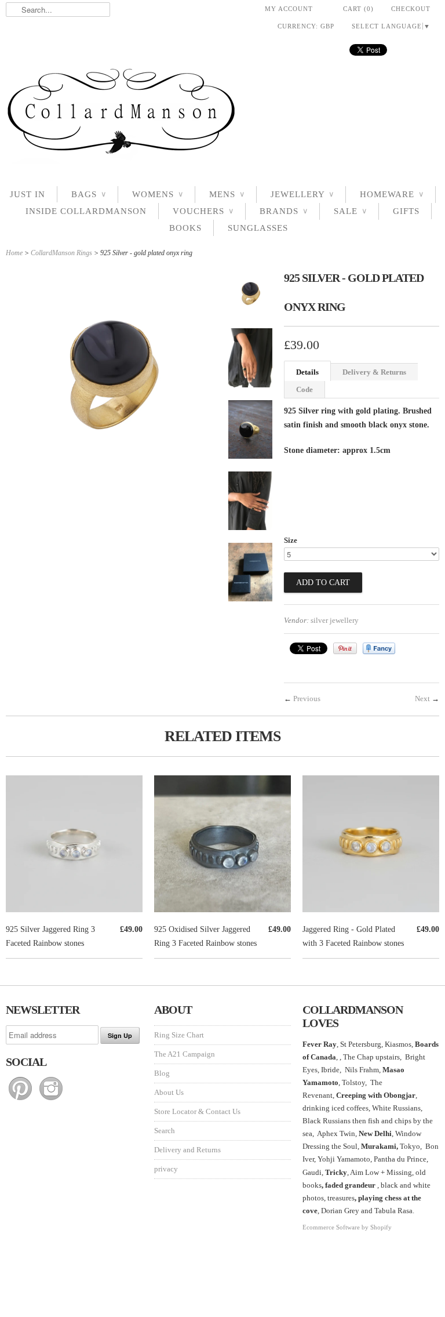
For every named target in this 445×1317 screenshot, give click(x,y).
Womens (157, 194)
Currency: (306, 26)
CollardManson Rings (61, 253)
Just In (27, 194)
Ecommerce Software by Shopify (347, 1227)
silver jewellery (335, 620)
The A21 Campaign (184, 1054)
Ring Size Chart (179, 1035)
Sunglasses (258, 228)
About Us (169, 1092)
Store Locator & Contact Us (197, 1111)
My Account (289, 8)
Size (290, 540)
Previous (306, 698)
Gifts (406, 211)
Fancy (379, 648)
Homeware (392, 194)
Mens (227, 194)
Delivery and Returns (187, 1149)
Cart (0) (358, 8)
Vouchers (203, 211)
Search (164, 1130)
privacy (166, 1168)
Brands (284, 211)
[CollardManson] (222, 114)
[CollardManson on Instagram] (51, 1100)
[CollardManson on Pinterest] (21, 1100)
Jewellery (302, 194)
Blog (162, 1073)
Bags (88, 194)
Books (185, 228)
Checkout (411, 8)
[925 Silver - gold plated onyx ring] (250, 296)
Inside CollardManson (86, 211)
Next (422, 698)
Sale (350, 211)
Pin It (345, 648)
